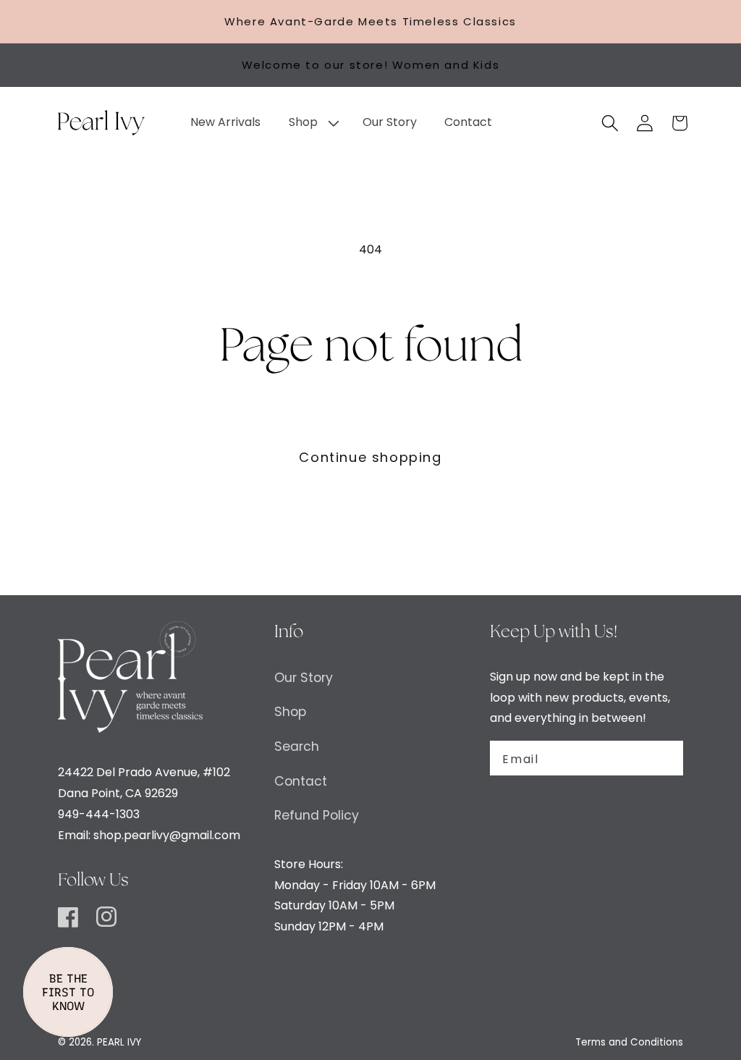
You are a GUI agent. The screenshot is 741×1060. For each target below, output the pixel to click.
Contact (300, 781)
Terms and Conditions (629, 1042)
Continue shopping (370, 457)
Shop (290, 711)
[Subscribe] (663, 758)
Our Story (303, 677)
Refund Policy (316, 815)
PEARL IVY (119, 1042)
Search (296, 746)
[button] (311, 122)
